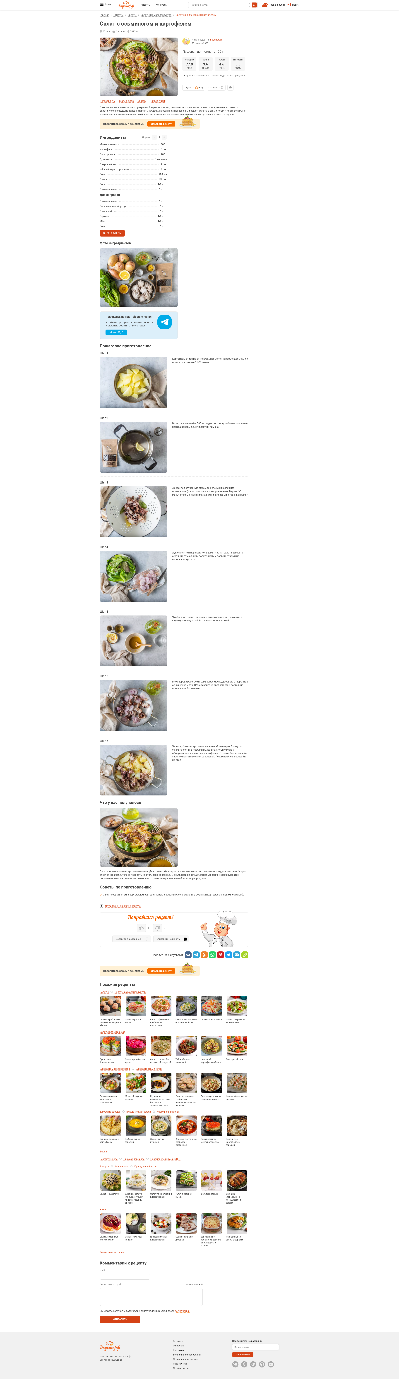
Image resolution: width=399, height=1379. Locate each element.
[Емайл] (236, 954)
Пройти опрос (181, 1368)
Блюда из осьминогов (149, 1068)
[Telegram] (196, 954)
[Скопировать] (244, 954)
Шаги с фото (126, 100)
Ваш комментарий (110, 1284)
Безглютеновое (109, 1159)
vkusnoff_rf (116, 332)
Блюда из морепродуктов (115, 1068)
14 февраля (121, 1166)
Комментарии (158, 100)
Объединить (114, 233)
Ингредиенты (107, 100)
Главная (104, 14)
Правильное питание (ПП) (165, 1159)
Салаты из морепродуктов (156, 14)
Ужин (103, 1209)
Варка (103, 1151)
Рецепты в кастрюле (112, 1252)
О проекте (178, 1345)
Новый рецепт (277, 4)
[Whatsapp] (212, 954)
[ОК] (204, 954)
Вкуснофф (216, 39)
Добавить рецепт (161, 123)
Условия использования (187, 1354)
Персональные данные (186, 1359)
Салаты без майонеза (112, 1031)
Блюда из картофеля (138, 1111)
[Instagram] (262, 1364)
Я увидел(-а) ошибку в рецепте (123, 906)
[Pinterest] (220, 954)
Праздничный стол (145, 1166)
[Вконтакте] (188, 954)
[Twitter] (228, 954)
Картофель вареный (168, 1111)
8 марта (104, 1166)
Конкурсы (161, 4)
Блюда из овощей (110, 1111)
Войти (295, 4)
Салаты (132, 14)
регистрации (182, 1311)
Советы (141, 100)
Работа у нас (180, 1363)
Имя (102, 1270)
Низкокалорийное (133, 1159)
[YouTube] (271, 1364)
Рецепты (145, 4)
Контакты (178, 1350)
